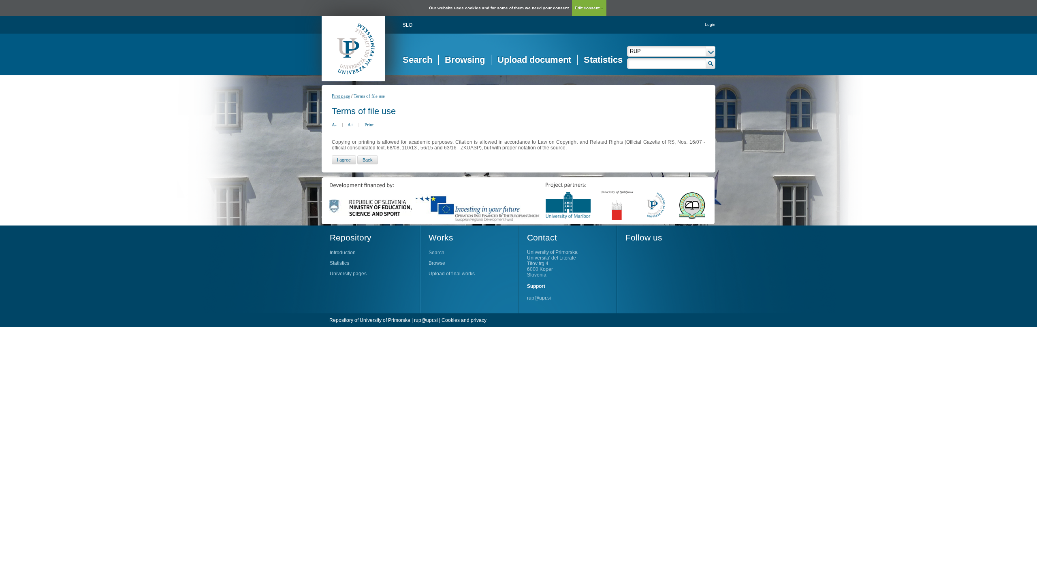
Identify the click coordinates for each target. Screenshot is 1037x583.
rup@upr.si (539, 298)
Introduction (343, 252)
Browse (437, 263)
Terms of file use (369, 96)
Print (369, 124)
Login (710, 24)
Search (417, 60)
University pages (348, 274)
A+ (350, 124)
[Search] (710, 63)
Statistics (603, 60)
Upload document (534, 60)
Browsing (465, 60)
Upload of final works (452, 274)
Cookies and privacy (464, 320)
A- (334, 124)
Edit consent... (589, 8)
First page (341, 96)
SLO (407, 25)
